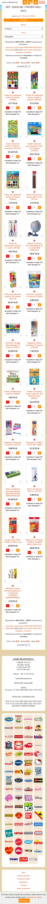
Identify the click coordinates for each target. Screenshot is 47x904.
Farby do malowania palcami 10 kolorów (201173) (13, 296)
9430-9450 (10, 50)
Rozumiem (24, 901)
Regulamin (23, 882)
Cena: (23, 33)
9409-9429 (37, 47)
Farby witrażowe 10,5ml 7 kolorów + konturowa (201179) (13, 146)
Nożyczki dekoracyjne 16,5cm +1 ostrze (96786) (12, 245)
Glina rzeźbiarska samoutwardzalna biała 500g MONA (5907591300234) (13, 492)
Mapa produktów (23, 888)
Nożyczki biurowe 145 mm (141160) (34, 490)
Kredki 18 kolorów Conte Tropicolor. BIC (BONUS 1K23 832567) (34, 394)
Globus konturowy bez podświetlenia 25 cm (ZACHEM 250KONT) (34, 246)
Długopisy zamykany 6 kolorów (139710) (12, 443)
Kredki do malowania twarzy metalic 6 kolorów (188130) (34, 97)
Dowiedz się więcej (34, 897)
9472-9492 (28, 50)
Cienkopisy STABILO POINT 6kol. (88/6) (34, 443)
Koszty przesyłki (23, 879)
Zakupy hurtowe (23, 876)
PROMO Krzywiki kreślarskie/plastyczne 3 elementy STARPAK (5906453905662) (12, 593)
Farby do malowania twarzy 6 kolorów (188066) (13, 97)
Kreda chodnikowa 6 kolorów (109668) (12, 392)
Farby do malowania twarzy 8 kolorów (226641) (13, 197)
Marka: (23, 25)
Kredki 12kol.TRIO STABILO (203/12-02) (13, 541)
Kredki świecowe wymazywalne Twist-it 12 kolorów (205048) (34, 147)
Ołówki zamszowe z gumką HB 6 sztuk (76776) (34, 197)
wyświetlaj (20, 66)
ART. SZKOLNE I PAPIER (26, 16)
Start (23, 872)
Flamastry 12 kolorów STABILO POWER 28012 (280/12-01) (34, 542)
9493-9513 (37, 50)
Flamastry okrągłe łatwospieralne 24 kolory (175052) (12, 345)
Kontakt (24, 885)
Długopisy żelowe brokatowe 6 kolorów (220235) (34, 345)
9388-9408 (28, 47)
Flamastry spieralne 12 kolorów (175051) (34, 295)
